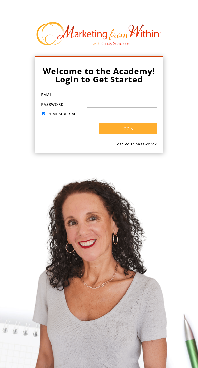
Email (47, 94)
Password (52, 104)
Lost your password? (136, 143)
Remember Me (62, 113)
